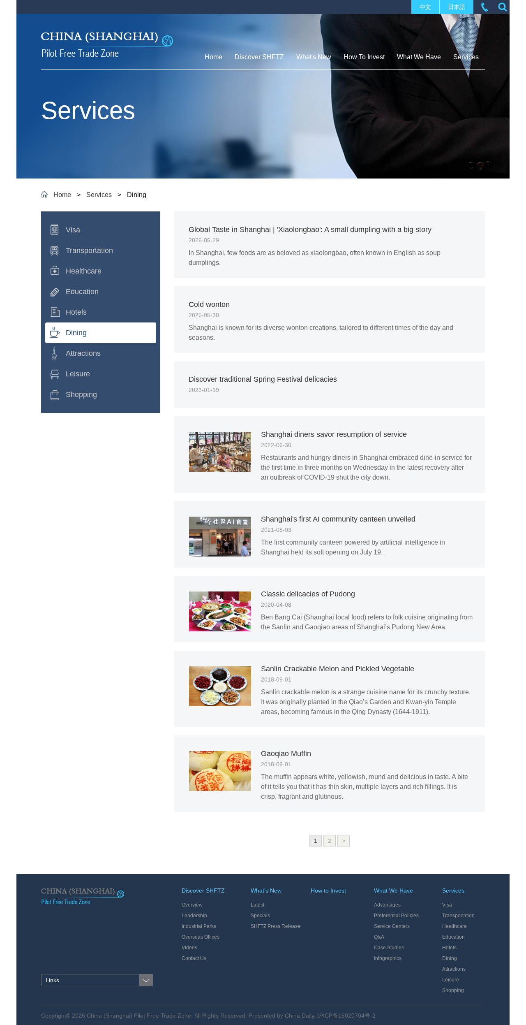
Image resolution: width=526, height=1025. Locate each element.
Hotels (449, 948)
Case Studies (389, 948)
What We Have (393, 890)
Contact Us (194, 958)
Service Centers (392, 926)
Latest (257, 905)
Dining (449, 958)
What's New (266, 890)
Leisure (450, 980)
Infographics (387, 958)
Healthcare (454, 926)
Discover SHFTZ (203, 890)
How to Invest (328, 890)
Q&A (379, 937)
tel (484, 7)
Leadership (194, 915)
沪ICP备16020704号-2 (346, 1015)
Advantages (387, 905)
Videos (189, 948)
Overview (192, 905)
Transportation (458, 915)
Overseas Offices (200, 937)
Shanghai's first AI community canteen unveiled (338, 519)
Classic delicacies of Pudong (308, 594)
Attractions (454, 969)
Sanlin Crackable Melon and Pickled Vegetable (337, 669)
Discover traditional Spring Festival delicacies (263, 379)
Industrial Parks (199, 926)
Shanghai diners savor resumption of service (334, 434)
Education (453, 937)
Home (62, 194)
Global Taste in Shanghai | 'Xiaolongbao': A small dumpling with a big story (310, 229)
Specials (260, 915)
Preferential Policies (396, 915)
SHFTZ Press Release (275, 926)
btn (503, 7)
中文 (425, 7)
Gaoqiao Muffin (286, 753)
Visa (447, 905)
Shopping (453, 990)
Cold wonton (209, 304)
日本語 (456, 7)
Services (99, 194)
